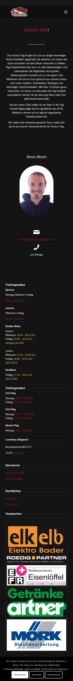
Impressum (11, 498)
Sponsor (14, 479)
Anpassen (36, 675)
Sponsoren (15, 473)
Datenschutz (12, 504)
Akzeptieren (20, 675)
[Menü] (66, 12)
